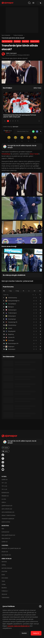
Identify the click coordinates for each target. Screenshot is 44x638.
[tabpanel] (22, 322)
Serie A (4, 502)
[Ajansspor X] (3, 458)
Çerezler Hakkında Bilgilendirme (18, 626)
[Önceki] (5, 121)
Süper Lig (4, 479)
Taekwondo (5, 597)
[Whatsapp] (33, 131)
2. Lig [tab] (17, 291)
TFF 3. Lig (4, 489)
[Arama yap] (29, 3)
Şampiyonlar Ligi (7, 506)
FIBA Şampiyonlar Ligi (8, 535)
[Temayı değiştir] (39, 3)
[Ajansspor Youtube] (3, 469)
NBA (3, 529)
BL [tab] (40, 291)
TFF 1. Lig (4, 483)
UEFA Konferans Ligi (8, 512)
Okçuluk (4, 594)
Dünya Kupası (6, 522)
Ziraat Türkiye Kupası (8, 515)
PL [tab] (23, 291)
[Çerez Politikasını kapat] (40, 606)
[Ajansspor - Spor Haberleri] (7, 3)
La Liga (4, 499)
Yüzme (4, 584)
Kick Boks (5, 578)
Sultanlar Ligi (6, 555)
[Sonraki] (39, 121)
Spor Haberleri (6, 35)
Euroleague (5, 532)
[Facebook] (37, 131)
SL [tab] (4, 291)
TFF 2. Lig (4, 486)
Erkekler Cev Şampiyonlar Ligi (11, 548)
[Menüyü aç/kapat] (33, 3)
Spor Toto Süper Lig (7, 41)
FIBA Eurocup (6, 538)
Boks (3, 575)
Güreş (4, 565)
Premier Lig (5, 496)
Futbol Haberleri (18, 35)
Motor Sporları (7, 568)
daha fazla (37, 88)
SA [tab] (34, 291)
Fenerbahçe (17, 41)
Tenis (3, 581)
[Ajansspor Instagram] (3, 462)
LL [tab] (28, 291)
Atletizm (4, 571)
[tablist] (22, 290)
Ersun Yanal (25, 41)
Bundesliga (5, 492)
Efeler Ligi (5, 552)
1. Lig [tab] (10, 291)
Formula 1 (5, 591)
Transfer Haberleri (8, 519)
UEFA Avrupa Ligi (7, 509)
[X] (40, 131)
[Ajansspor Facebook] (3, 455)
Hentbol (4, 562)
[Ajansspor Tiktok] (3, 466)
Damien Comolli (35, 41)
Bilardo (4, 588)
